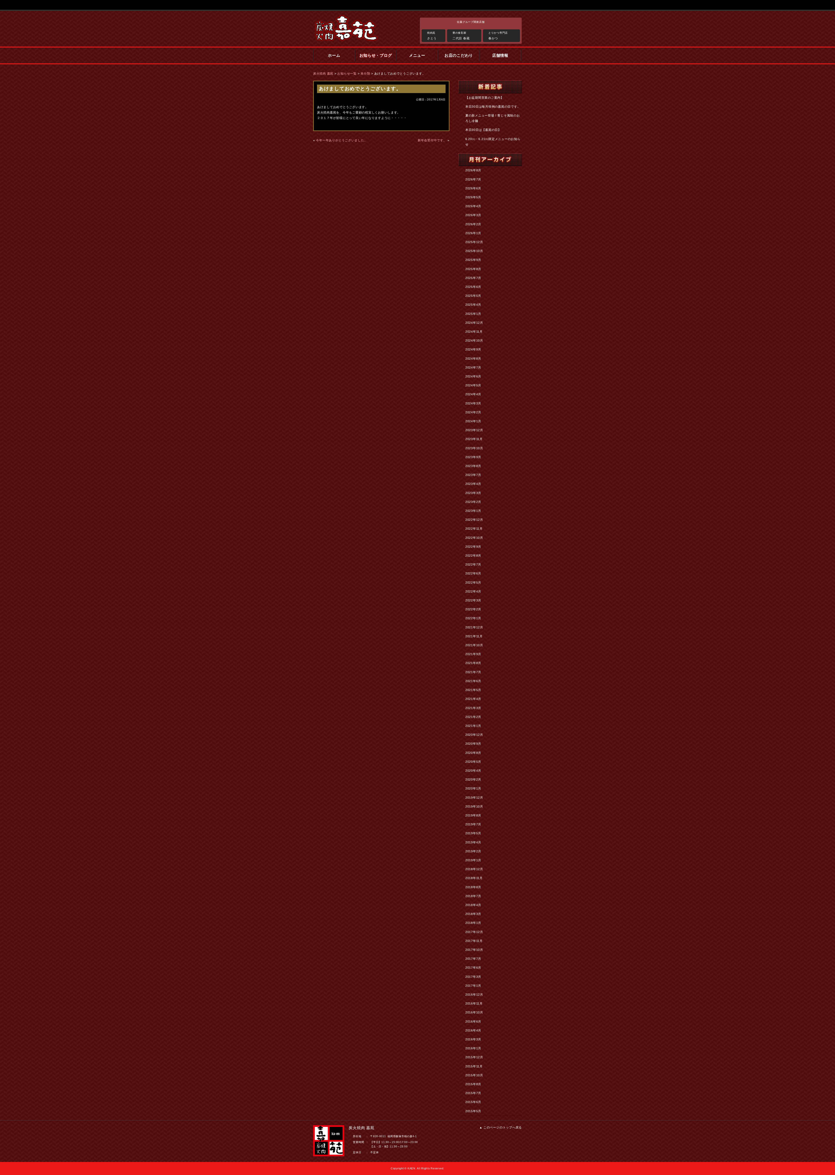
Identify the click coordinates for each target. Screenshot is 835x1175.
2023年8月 (473, 466)
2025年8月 (473, 269)
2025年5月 (473, 295)
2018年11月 (474, 878)
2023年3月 (473, 493)
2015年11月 (474, 1066)
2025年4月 (473, 304)
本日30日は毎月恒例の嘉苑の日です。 (492, 106)
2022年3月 (473, 600)
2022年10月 (474, 537)
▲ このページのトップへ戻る (500, 1127)
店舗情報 (500, 55)
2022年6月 (473, 573)
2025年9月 (473, 260)
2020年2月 (473, 779)
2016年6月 (473, 1021)
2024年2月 (473, 412)
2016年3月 (473, 1039)
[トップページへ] (364, 28)
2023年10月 (474, 448)
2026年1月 (473, 233)
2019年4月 (473, 842)
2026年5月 (473, 197)
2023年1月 (473, 510)
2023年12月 (474, 430)
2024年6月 (473, 376)
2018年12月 (474, 869)
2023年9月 (473, 457)
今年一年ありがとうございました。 (341, 140)
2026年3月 (473, 215)
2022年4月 (473, 591)
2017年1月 (473, 985)
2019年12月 (474, 797)
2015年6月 (473, 1102)
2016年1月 (473, 1048)
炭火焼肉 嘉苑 (323, 73)
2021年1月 (473, 726)
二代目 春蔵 (461, 35)
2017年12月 (474, 932)
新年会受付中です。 (432, 140)
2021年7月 (473, 672)
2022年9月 (473, 546)
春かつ (498, 35)
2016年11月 (474, 1003)
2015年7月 (473, 1093)
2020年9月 (473, 743)
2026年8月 (473, 170)
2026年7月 (473, 179)
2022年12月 (474, 519)
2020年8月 (473, 752)
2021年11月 (474, 636)
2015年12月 (474, 1057)
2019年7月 (473, 824)
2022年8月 (473, 555)
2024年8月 (473, 358)
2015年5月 (473, 1111)
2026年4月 (473, 206)
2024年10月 (474, 340)
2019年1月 (473, 860)
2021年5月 (473, 690)
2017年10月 (474, 949)
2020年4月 (473, 770)
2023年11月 (474, 439)
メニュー (417, 55)
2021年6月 (473, 681)
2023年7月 (473, 475)
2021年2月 (473, 717)
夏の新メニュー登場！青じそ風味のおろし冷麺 (492, 118)
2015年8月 (473, 1084)
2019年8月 (473, 815)
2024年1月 (473, 421)
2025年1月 (473, 313)
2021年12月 (474, 627)
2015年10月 (474, 1075)
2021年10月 (474, 645)
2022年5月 (473, 582)
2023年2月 (473, 502)
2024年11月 (474, 331)
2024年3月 (473, 403)
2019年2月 (473, 851)
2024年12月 (474, 322)
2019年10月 (474, 806)
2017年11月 (474, 941)
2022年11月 (474, 528)
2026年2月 (473, 224)
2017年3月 (473, 976)
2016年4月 (473, 1030)
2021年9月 (473, 654)
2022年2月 (473, 609)
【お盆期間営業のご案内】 (484, 97)
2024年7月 (473, 367)
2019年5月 (473, 833)
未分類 (365, 73)
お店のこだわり (458, 55)
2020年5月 (473, 761)
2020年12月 (474, 734)
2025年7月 (473, 278)
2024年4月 (473, 394)
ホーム (334, 55)
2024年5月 (473, 385)
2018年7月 (473, 896)
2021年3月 (473, 708)
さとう (432, 35)
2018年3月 (473, 914)
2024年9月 (473, 349)
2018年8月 (473, 887)
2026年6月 (473, 188)
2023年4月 (473, 484)
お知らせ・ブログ (375, 55)
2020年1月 (473, 788)
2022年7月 (473, 564)
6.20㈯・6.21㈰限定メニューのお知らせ (493, 141)
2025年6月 (473, 287)
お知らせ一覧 (346, 73)
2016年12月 (474, 994)
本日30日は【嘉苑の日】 (483, 130)
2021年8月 (473, 663)
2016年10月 (474, 1012)
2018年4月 (473, 905)
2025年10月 (474, 251)
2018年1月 (473, 923)
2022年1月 (473, 618)
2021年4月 (473, 699)
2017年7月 (473, 958)
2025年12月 (474, 242)
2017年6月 (473, 967)
